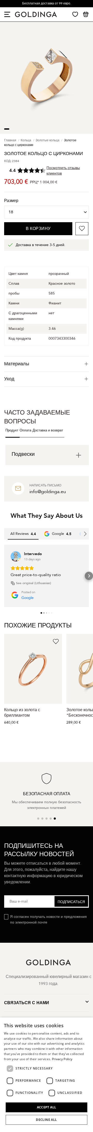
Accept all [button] (46, 1107)
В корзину (38, 229)
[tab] (46, 364)
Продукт (11, 430)
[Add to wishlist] (81, 228)
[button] (4, 576)
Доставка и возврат (48, 430)
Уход (9, 379)
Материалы (16, 364)
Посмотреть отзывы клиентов (63, 170)
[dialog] (46, 1074)
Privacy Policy (62, 1059)
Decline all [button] (46, 1119)
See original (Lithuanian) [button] (33, 583)
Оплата (25, 430)
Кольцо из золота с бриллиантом (22, 712)
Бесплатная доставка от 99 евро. (46, 3)
